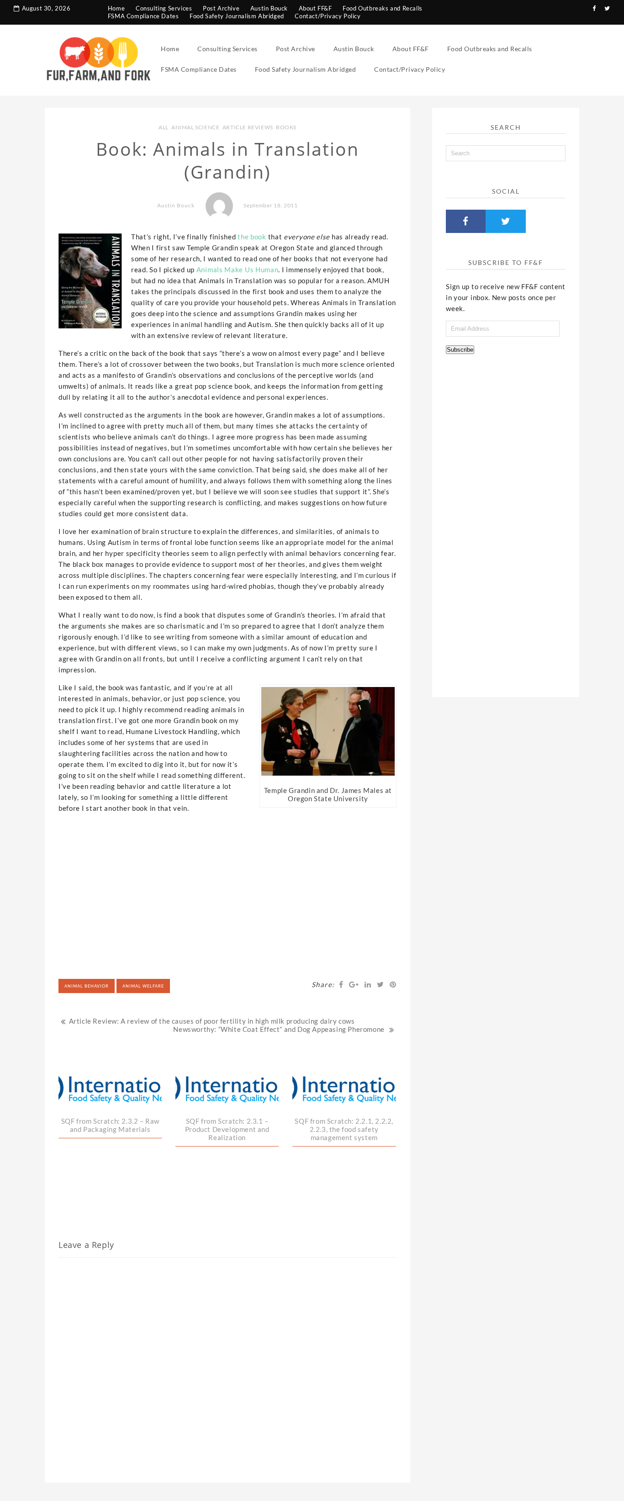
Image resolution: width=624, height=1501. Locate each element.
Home (116, 8)
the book (252, 237)
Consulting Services (164, 8)
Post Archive (221, 8)
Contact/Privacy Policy (327, 16)
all (164, 127)
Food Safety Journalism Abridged (237, 16)
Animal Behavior (86, 985)
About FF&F (315, 8)
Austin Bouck (269, 8)
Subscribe (460, 349)
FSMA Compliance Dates (143, 16)
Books (286, 127)
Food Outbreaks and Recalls (383, 8)
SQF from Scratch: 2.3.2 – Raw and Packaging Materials (110, 1125)
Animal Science (195, 127)
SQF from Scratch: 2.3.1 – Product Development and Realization (227, 1129)
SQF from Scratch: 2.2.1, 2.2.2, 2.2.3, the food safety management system (344, 1129)
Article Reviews (247, 127)
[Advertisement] (227, 884)
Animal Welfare (143, 985)
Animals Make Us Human (237, 269)
